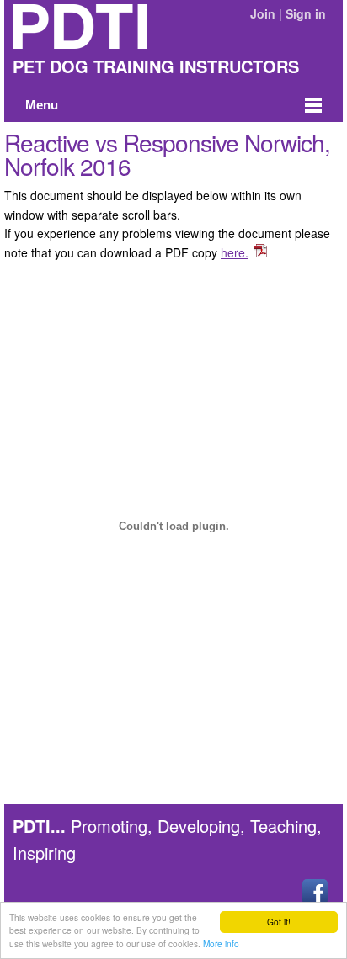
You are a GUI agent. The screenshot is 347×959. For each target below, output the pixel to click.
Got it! (279, 921)
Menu (41, 105)
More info (221, 943)
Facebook (315, 891)
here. (234, 252)
